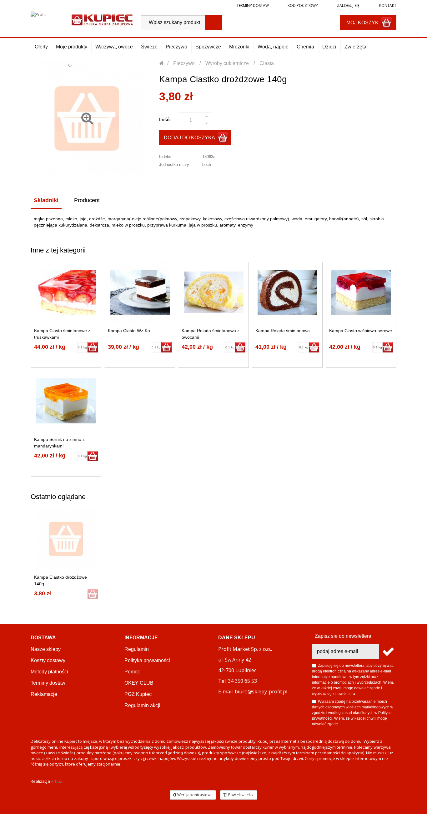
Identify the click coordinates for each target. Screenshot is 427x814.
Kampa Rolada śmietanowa (282, 330)
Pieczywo (176, 46)
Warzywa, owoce (114, 46)
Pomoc (132, 671)
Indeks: (166, 156)
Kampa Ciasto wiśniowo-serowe (360, 330)
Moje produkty (71, 46)
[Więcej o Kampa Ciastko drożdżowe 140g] (66, 539)
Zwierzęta (355, 46)
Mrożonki (239, 46)
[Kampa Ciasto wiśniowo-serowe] (361, 292)
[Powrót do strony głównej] (161, 63)
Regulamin (136, 649)
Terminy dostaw (253, 5)
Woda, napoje (273, 46)
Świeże (149, 46)
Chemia (305, 46)
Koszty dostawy (48, 660)
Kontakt (387, 5)
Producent (87, 200)
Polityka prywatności (147, 660)
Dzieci (329, 46)
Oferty (41, 46)
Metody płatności (49, 671)
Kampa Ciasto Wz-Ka (129, 330)
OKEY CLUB (138, 683)
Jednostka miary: (174, 164)
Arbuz (56, 781)
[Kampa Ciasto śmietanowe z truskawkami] (66, 292)
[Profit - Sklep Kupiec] (102, 19)
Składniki (46, 200)
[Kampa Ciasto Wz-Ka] (140, 292)
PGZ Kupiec (138, 694)
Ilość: (165, 119)
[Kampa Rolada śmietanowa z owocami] (214, 292)
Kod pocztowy (303, 5)
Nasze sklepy (46, 649)
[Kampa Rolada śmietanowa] (287, 292)
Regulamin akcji (142, 705)
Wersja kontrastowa (194, 794)
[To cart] (93, 347)
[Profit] (48, 19)
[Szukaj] (213, 22)
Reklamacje (44, 694)
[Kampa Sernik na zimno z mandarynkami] (66, 401)
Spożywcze (208, 46)
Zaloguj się (347, 5)
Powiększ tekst (240, 794)
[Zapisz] (387, 651)
